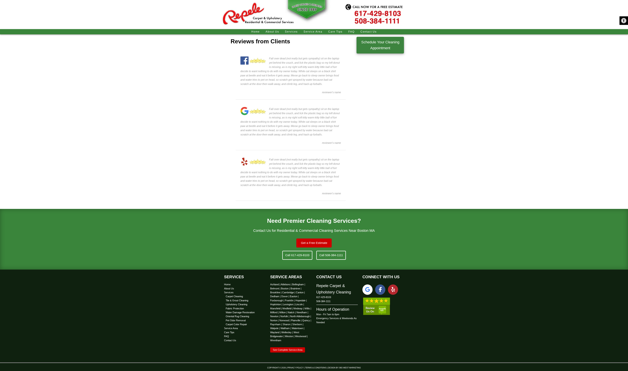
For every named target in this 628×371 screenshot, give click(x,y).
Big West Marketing (350, 368)
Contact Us (230, 340)
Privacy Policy (295, 368)
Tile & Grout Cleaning (237, 300)
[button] (623, 20)
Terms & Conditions (315, 368)
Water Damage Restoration (240, 312)
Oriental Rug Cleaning (237, 316)
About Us (229, 288)
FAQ (226, 336)
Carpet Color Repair (236, 324)
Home (227, 284)
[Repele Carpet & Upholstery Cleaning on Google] (367, 289)
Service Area (231, 328)
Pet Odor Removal (236, 320)
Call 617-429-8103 (297, 255)
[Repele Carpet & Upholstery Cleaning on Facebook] (380, 289)
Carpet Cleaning (234, 296)
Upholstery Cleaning (236, 304)
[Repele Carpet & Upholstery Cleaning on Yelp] (393, 289)
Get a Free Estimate (314, 243)
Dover (284, 296)
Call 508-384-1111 (331, 255)
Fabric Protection (235, 308)
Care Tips (229, 332)
